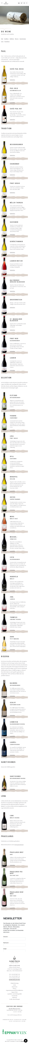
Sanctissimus (23, 38)
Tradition (6, 38)
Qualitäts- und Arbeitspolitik (15, 993)
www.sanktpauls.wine (14, 977)
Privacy (14, 988)
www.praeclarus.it (18, 844)
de (26, 3)
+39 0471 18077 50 (15, 976)
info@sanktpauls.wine (14, 979)
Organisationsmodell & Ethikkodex (12, 990)
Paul (2, 38)
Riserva (17, 38)
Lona (2, 41)
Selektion (12, 38)
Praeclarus (7, 41)
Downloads (14, 995)
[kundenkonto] (24, 3)
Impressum (14, 986)
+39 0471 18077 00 (15, 974)
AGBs (14, 985)
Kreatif (22, 1041)
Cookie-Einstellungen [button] (14, 999)
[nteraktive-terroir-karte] (19, 3)
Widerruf (14, 997)
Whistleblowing (14, 983)
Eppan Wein (15, 992)
